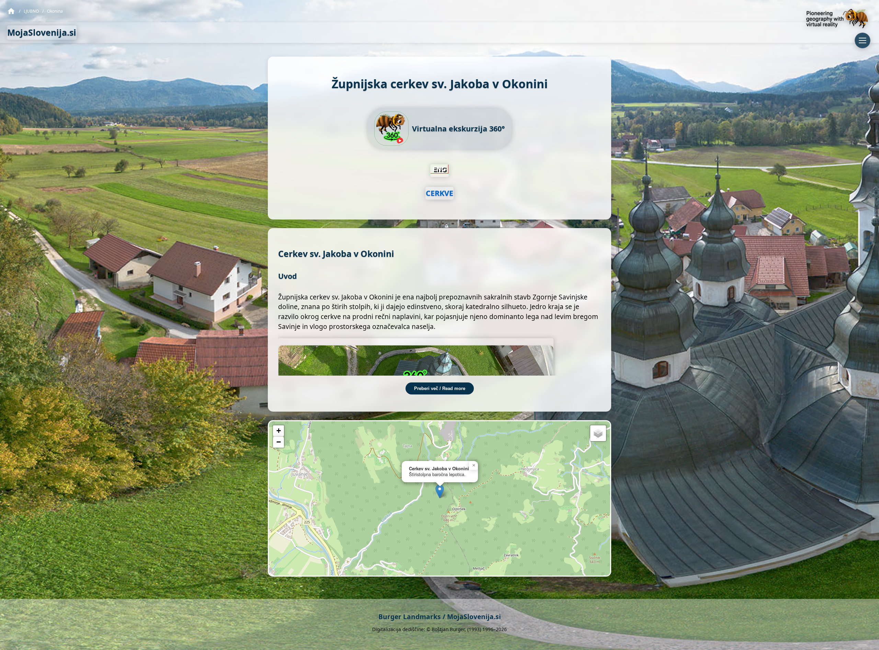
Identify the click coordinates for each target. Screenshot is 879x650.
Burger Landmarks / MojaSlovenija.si (439, 616)
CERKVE (439, 193)
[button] (439, 491)
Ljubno (31, 11)
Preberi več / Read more (439, 388)
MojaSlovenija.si (41, 32)
